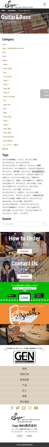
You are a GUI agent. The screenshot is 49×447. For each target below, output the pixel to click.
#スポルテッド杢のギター (36, 168)
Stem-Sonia (7, 68)
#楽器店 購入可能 (38, 195)
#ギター (15, 213)
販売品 (5, 149)
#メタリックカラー (8, 195)
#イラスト (22, 207)
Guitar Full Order (9, 96)
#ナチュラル (27, 189)
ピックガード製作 (10, 145)
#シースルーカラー (18, 210)
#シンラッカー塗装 (32, 192)
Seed (4, 56)
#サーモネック (20, 183)
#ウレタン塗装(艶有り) (10, 207)
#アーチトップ (7, 189)
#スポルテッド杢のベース (35, 174)
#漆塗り (18, 180)
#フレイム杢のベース (9, 186)
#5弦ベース (22, 165)
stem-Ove (6, 105)
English (45, 92)
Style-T (5, 84)
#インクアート (7, 171)
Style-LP (6, 92)
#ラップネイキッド (8, 162)
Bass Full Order (8, 137)
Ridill (5, 113)
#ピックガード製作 (31, 159)
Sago (4, 44)
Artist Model (7, 141)
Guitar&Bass (12, 11)
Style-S (6, 80)
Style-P (6, 125)
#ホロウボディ (28, 201)
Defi (4, 109)
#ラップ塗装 (17, 189)
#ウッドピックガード (9, 192)
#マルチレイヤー (20, 174)
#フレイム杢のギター (33, 207)
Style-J (5, 121)
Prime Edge (7, 117)
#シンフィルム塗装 (8, 198)
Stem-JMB (7, 133)
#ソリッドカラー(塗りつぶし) (20, 177)
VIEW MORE (24, 251)
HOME (3, 11)
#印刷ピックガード (22, 198)
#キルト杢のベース (8, 183)
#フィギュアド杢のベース (33, 210)
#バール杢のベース (8, 180)
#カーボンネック (8, 168)
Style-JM (6, 88)
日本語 (45, 96)
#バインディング (22, 186)
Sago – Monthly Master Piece (13, 48)
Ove (4, 100)
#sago (40, 183)
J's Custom (7, 76)
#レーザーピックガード (10, 165)
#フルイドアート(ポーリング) (29, 204)
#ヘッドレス (24, 213)
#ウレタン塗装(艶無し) (10, 159)
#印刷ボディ (35, 177)
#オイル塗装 (6, 210)
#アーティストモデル (22, 162)
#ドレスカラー (7, 213)
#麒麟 (39, 165)
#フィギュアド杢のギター (11, 204)
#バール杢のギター (21, 168)
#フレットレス (26, 171)
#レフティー (31, 165)
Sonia (5, 64)
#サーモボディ (34, 186)
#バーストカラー (8, 174)
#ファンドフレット (36, 198)
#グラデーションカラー (23, 195)
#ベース (21, 159)
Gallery (4, 60)
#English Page (7, 201)
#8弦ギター (39, 180)
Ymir (4, 72)
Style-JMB (7, 129)
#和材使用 (16, 171)
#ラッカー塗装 (17, 201)
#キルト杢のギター (38, 171)
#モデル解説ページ (29, 180)
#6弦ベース (6, 177)
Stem (4, 52)
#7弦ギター (21, 192)
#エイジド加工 (31, 183)
